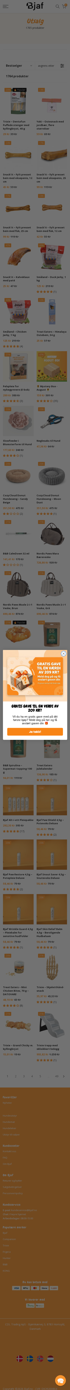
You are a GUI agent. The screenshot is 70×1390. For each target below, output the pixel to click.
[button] (60, 1380)
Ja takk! (35, 732)
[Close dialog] (63, 653)
